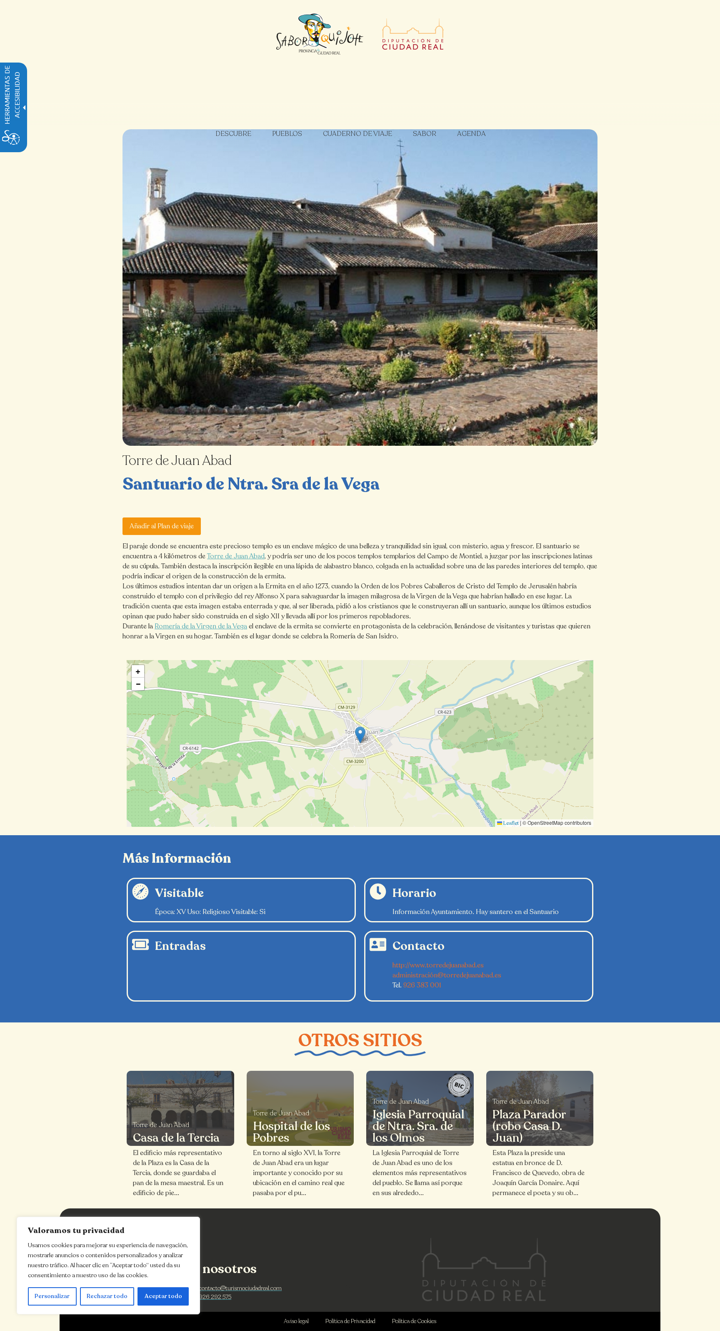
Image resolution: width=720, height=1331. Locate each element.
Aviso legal (296, 1321)
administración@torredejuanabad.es (446, 975)
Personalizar (52, 1296)
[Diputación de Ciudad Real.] (484, 1269)
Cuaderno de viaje (357, 134)
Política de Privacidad (350, 1321)
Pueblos (287, 134)
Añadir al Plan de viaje (162, 526)
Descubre (233, 134)
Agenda (471, 134)
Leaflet (510, 823)
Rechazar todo (107, 1296)
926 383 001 (422, 985)
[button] (360, 734)
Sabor (424, 134)
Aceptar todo (163, 1296)
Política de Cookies (414, 1321)
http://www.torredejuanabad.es (438, 965)
